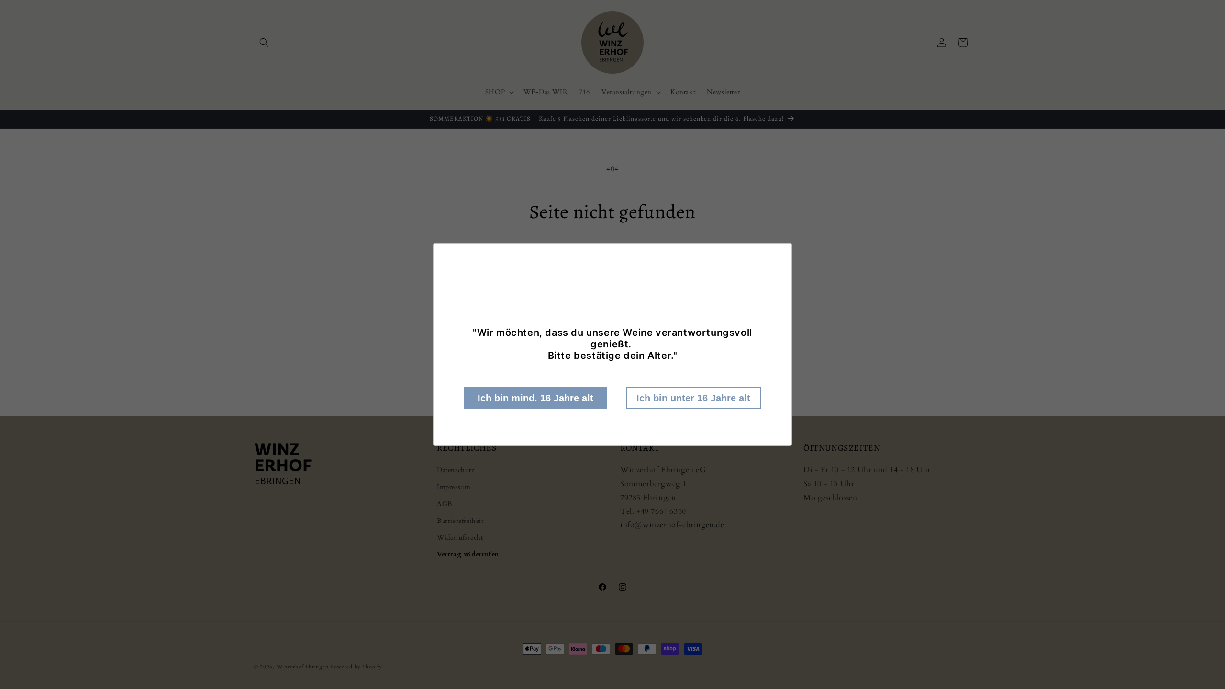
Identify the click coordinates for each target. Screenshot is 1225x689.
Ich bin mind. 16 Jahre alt (535, 398)
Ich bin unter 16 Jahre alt (693, 398)
